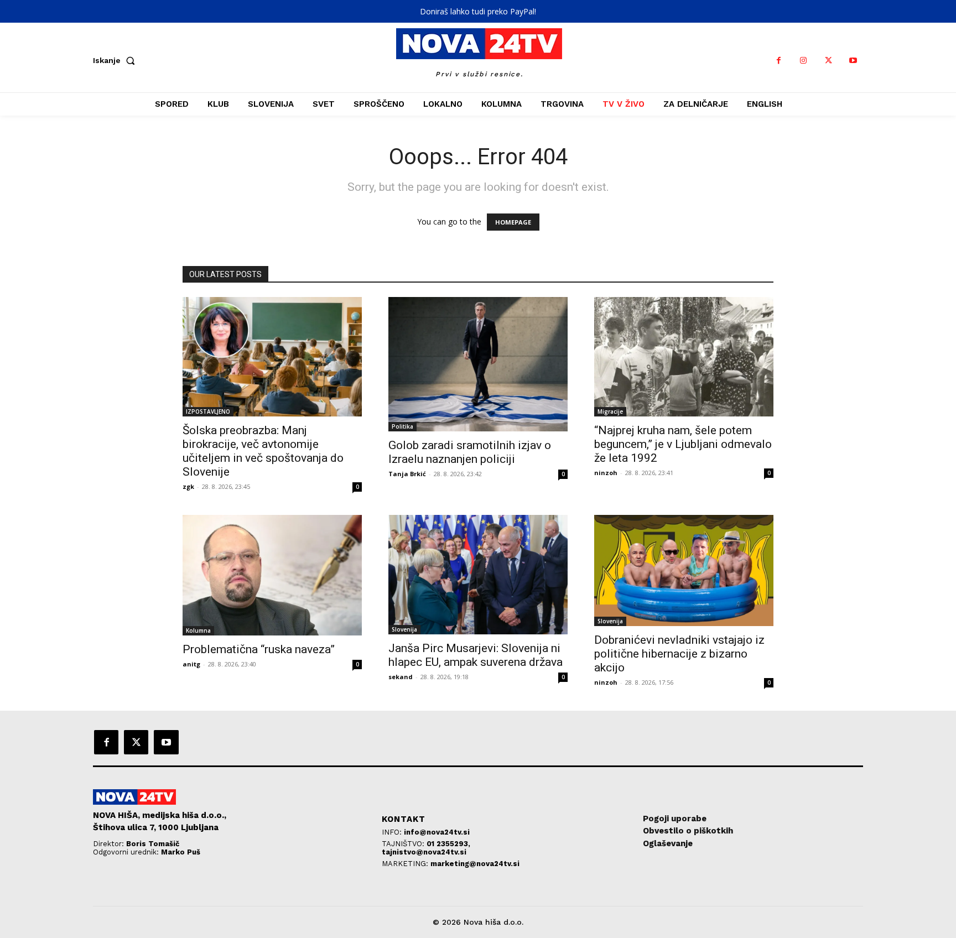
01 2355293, (448, 844)
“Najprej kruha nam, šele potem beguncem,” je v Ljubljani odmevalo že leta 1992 (683, 444)
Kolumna (198, 630)
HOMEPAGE (513, 222)
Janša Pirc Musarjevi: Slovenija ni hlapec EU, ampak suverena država (475, 655)
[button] (116, 60)
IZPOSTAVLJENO (208, 411)
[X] (828, 60)
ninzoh (605, 472)
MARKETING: (406, 863)
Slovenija (404, 629)
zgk (188, 486)
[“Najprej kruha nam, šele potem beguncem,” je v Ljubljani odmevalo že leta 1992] (683, 356)
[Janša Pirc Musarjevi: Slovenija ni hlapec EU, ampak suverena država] (478, 574)
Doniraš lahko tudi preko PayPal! (478, 11)
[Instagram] (803, 60)
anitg (191, 664)
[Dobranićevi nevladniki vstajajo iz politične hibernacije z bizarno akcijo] (683, 570)
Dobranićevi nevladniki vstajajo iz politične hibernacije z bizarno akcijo (679, 653)
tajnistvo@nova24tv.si (424, 852)
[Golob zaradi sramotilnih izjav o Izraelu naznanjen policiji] (478, 364)
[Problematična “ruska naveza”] (272, 575)
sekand (400, 677)
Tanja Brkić (407, 474)
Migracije (610, 411)
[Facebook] (778, 60)
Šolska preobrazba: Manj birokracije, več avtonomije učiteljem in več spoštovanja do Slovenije (263, 451)
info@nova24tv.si (437, 832)
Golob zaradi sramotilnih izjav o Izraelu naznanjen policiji (469, 452)
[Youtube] (853, 60)
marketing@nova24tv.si (474, 863)
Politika (402, 426)
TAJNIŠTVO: (404, 844)
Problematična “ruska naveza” (259, 649)
